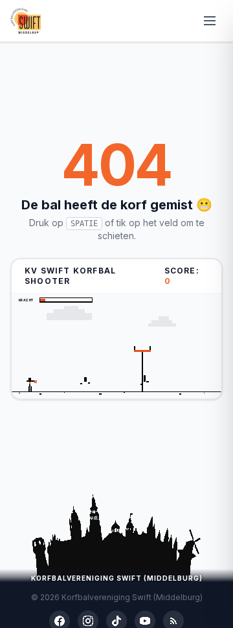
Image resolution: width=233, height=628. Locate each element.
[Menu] (210, 21)
